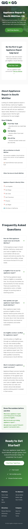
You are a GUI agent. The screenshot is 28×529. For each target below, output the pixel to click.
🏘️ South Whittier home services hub (13, 163)
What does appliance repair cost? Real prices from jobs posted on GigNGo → (12, 416)
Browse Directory (6, 511)
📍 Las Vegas (7, 204)
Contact (18, 513)
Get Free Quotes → (14, 30)
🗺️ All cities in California (11, 208)
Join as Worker (19, 495)
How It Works (19, 500)
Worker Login (19, 497)
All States (4, 516)
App (3, 500)
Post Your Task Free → (14, 463)
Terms (17, 516)
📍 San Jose (7, 193)
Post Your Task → (14, 65)
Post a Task (5, 495)
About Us (18, 511)
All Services (5, 513)
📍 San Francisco (9, 197)
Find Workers (5, 497)
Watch (3, 502)
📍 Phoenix (7, 201)
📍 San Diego (7, 190)
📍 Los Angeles (8, 186)
